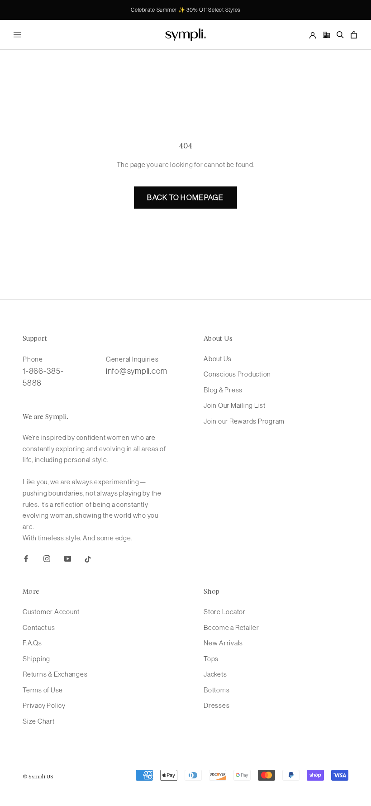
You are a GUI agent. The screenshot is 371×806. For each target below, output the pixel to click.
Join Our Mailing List (235, 405)
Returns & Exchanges (55, 674)
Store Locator (225, 611)
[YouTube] (67, 558)
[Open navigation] (17, 34)
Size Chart (39, 721)
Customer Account (51, 611)
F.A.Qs (32, 643)
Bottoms (216, 690)
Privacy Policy (44, 705)
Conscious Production (237, 374)
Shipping (36, 658)
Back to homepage (185, 197)
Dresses (216, 705)
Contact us (39, 627)
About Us (218, 358)
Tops (211, 658)
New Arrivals (223, 643)
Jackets (215, 674)
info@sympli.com (136, 371)
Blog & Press (223, 390)
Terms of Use (43, 690)
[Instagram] (46, 558)
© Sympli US (38, 777)
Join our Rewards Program (244, 421)
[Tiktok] (88, 558)
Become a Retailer (231, 627)
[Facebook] (26, 558)
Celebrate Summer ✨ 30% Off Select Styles (185, 9)
